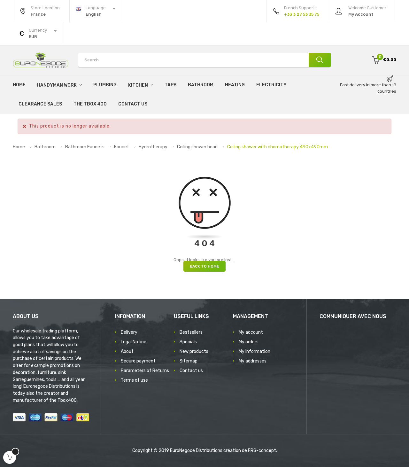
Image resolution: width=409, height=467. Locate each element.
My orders (249, 342)
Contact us (191, 370)
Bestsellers (191, 332)
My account (251, 332)
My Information (254, 351)
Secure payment (138, 361)
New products (194, 351)
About (127, 351)
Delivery (129, 332)
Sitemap (188, 361)
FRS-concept (262, 450)
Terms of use (134, 380)
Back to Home (204, 266)
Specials (188, 342)
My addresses (252, 361)
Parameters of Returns (145, 370)
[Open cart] (9, 457)
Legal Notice (133, 342)
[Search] (320, 60)
